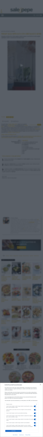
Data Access (21, 434)
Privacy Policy (27, 434)
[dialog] (21, 410)
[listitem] (21, 404)
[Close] (41, 385)
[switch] (35, 406)
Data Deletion (15, 434)
